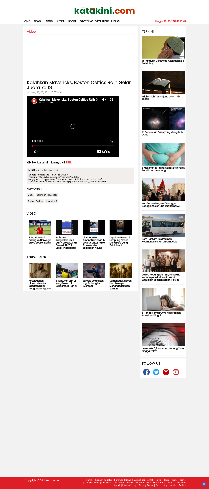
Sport (72, 21)
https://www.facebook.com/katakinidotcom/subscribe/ (72, 179)
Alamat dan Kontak (143, 480)
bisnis (49, 21)
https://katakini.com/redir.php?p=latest (59, 177)
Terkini (182, 485)
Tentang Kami (92, 483)
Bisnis (174, 480)
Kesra (167, 480)
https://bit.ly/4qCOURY (55, 174)
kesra (60, 21)
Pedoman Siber (143, 483)
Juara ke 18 (52, 201)
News (37, 21)
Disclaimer (119, 483)
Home (26, 21)
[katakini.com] (104, 10)
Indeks (115, 21)
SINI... (69, 162)
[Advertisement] (80, 56)
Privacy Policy (129, 485)
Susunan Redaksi (103, 480)
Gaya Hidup (102, 21)
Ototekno (106, 483)
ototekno (86, 21)
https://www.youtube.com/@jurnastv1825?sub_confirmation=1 (72, 181)
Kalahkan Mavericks (47, 194)
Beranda (118, 480)
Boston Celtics (35, 201)
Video (31, 194)
